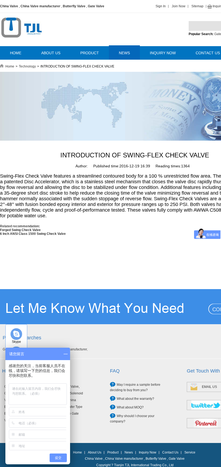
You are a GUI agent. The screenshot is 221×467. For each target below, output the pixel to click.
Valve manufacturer (73, 349)
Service (189, 452)
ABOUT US (50, 53)
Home (9, 66)
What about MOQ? (130, 407)
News (129, 452)
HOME (15, 53)
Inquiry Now (147, 452)
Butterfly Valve (74, 6)
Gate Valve (96, 6)
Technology (27, 66)
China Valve (9, 6)
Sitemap (197, 6)
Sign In (161, 6)
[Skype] (16, 334)
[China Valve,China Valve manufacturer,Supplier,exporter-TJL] (21, 41)
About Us (94, 452)
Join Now (178, 6)
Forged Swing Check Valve (20, 230)
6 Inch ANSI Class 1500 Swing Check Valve (33, 234)
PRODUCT (89, 53)
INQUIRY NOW (163, 53)
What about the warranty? (135, 399)
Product (113, 452)
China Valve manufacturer (40, 6)
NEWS (124, 53)
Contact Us (170, 452)
